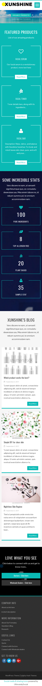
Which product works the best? (16, 377)
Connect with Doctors (10, 646)
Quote (4, 643)
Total (22, 675)
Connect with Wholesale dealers (13, 649)
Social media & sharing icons (16, 681)
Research (5, 629)
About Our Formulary (9, 623)
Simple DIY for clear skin (14, 442)
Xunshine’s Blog (7, 626)
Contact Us (6, 640)
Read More (21, 77)
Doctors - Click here (21, 575)
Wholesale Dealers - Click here (21, 582)
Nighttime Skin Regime (13, 506)
